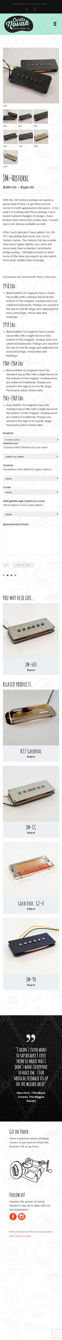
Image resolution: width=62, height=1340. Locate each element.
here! (35, 1184)
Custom (8, 465)
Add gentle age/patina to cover (24, 501)
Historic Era (11, 443)
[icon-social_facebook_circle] (13, 1255)
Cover (7, 487)
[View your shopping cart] (34, 9)
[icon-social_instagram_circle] (21, 1255)
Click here (17, 4)
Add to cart (23, 565)
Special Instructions (16, 524)
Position (8, 433)
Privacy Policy (15, 1274)
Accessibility (26, 1274)
